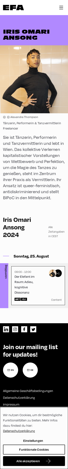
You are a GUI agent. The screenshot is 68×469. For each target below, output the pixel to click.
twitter (33, 329)
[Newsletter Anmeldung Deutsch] (30, 370)
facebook (24, 329)
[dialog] (34, 438)
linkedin (6, 329)
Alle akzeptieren (28, 461)
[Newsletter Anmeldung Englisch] (11, 370)
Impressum (11, 404)
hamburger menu (61, 8)
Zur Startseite (13, 7)
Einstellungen (33, 441)
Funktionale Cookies (34, 449)
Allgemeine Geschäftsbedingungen (28, 391)
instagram (15, 329)
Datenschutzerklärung (19, 397)
